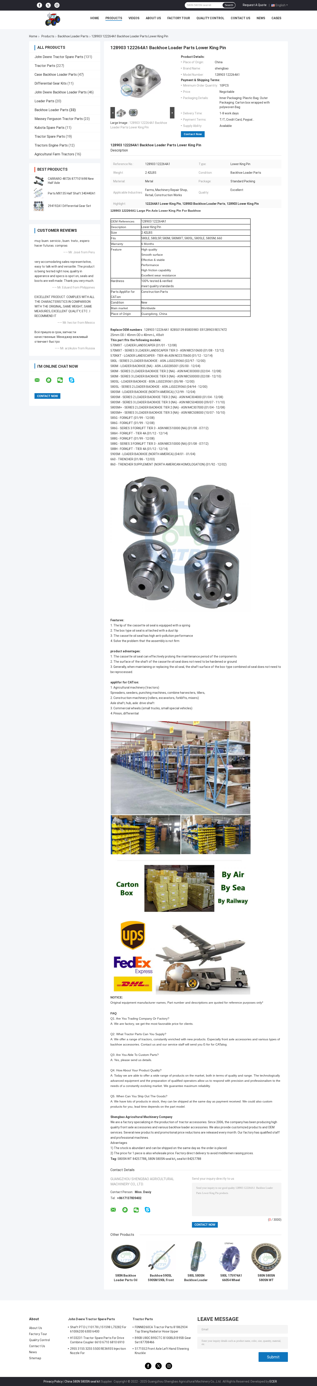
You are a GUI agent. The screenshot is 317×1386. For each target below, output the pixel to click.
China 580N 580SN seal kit (82, 1381)
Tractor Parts (45, 66)
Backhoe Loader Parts (73, 36)
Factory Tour (178, 18)
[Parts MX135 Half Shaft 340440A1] (39, 193)
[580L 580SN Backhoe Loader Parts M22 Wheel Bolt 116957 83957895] (196, 1256)
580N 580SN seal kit (161, 1159)
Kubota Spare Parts (49, 128)
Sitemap (35, 1358)
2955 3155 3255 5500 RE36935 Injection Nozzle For (98, 1351)
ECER (273, 1381)
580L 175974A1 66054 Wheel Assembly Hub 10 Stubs (231, 1278)
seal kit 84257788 (189, 1159)
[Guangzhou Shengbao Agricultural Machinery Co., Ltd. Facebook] (39, 5)
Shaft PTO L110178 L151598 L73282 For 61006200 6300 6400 (98, 1329)
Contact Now (193, 134)
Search (229, 5)
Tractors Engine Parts (51, 145)
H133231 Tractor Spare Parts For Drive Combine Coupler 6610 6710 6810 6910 (97, 1340)
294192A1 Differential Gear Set (69, 206)
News (261, 18)
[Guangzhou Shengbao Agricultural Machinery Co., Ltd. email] (40, 380)
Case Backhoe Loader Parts (56, 75)
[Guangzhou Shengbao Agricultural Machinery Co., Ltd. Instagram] (57, 5)
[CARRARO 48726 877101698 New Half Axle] (39, 181)
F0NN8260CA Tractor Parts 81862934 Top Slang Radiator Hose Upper (161, 1329)
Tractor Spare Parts (50, 136)
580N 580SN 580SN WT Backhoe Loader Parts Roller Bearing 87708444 (266, 1278)
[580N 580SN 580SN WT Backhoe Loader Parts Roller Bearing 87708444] (266, 1256)
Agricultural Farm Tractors (54, 154)
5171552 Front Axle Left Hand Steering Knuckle (162, 1351)
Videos (134, 18)
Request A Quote (255, 5)
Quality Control (210, 18)
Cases (276, 18)
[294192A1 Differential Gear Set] (39, 206)
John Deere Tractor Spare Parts (59, 57)
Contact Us (240, 18)
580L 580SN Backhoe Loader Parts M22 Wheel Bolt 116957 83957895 (196, 1278)
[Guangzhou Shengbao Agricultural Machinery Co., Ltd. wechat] (62, 380)
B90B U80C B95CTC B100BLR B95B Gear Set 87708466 (163, 1340)
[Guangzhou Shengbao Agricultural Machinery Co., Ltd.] (53, 19)
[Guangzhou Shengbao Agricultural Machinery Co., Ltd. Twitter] (48, 5)
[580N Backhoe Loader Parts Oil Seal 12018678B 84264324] (125, 1256)
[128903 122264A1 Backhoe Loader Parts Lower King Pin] (140, 80)
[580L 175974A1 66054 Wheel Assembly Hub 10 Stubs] (231, 1256)
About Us (153, 18)
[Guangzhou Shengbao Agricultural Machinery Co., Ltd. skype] (74, 380)
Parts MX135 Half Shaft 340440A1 (72, 193)
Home (94, 18)
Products (113, 18)
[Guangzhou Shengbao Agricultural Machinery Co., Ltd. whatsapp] (51, 380)
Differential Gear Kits (51, 83)
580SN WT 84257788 (132, 1159)
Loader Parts (44, 101)
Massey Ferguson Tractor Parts (59, 119)
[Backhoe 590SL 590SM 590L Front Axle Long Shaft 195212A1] (161, 1256)
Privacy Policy (53, 1381)
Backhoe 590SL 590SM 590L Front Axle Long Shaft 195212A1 (161, 1278)
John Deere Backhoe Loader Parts (61, 92)
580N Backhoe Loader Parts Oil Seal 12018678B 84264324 (125, 1278)
